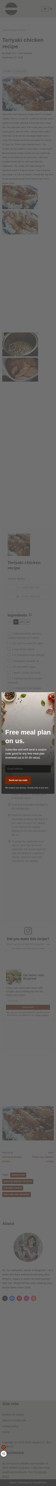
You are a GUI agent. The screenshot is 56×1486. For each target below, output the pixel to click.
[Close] (50, 696)
